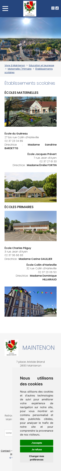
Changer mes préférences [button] (36, 458)
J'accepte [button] (36, 442)
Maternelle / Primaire (20, 68)
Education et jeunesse (41, 65)
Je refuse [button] (37, 449)
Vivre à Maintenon (15, 65)
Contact (5, 450)
